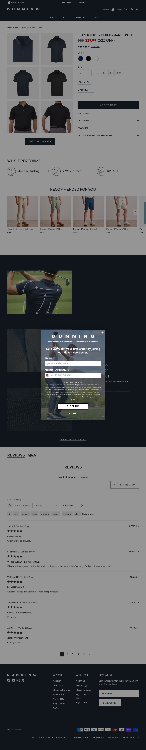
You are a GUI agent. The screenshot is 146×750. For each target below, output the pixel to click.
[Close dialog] (102, 332)
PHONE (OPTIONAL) (57, 370)
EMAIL (48, 359)
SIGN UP (73, 406)
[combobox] (49, 375)
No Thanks (73, 413)
